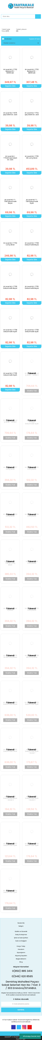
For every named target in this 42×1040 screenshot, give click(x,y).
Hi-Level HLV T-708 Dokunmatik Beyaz (10, 201)
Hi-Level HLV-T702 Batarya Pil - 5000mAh (10, 71)
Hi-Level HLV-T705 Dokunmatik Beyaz (32, 287)
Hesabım (21, 949)
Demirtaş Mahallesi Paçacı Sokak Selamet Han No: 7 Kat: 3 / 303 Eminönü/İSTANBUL (21, 985)
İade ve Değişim (21, 941)
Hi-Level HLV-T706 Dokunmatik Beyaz (10, 287)
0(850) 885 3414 (22, 971)
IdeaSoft (8, 1037)
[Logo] (21, 6)
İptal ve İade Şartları (21, 938)
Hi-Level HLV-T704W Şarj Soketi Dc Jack (10, 158)
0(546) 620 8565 (22, 976)
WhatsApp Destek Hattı (31, 1036)
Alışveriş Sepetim (21, 956)
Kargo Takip (21, 946)
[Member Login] (3, 22)
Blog (21, 962)
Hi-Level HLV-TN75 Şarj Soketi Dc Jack (10, 114)
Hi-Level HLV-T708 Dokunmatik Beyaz (32, 244)
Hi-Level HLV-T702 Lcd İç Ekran (10, 244)
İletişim (21, 926)
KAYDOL (21, 1010)
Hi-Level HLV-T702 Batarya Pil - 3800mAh (32, 71)
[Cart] (37, 22)
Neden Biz (21, 923)
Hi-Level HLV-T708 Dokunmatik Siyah (10, 331)
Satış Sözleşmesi (21, 935)
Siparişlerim (21, 952)
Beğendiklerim (21, 959)
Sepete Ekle (10, 86)
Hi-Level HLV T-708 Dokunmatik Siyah (32, 201)
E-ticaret (16, 1037)
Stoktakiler (8, 39)
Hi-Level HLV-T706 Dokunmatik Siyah (32, 331)
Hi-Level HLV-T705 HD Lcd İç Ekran (32, 157)
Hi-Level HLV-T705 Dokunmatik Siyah (10, 374)
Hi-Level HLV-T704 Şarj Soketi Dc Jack (32, 114)
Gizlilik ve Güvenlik (21, 931)
